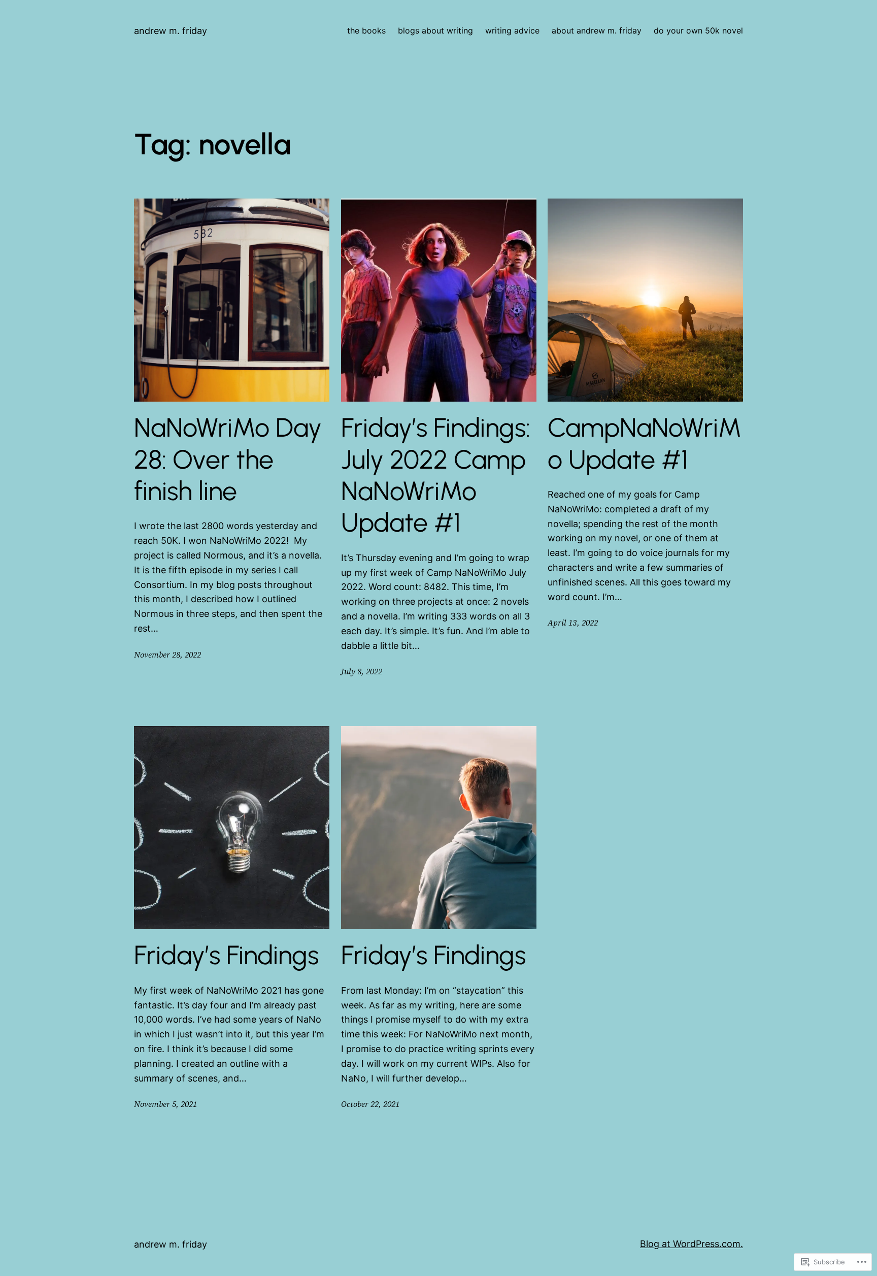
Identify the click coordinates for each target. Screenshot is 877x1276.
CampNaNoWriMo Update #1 (644, 443)
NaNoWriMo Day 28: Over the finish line (228, 459)
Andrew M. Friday (170, 30)
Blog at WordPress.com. (691, 1243)
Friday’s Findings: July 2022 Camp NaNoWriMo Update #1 (435, 475)
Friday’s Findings (226, 955)
